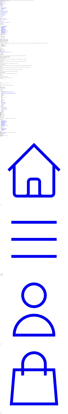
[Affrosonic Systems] (3, 1)
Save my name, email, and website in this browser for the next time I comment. (7, 85)
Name (0, 83)
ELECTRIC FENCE (3, 18)
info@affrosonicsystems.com (3, 133)
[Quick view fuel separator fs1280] (1, 101)
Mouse (1, 16)
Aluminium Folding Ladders (3, 8)
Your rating (1, 78)
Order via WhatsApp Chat (3, 51)
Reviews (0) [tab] (2, 53)
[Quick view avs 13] (1, 96)
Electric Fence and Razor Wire (3, 19)
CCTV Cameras (2, 14)
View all (4, 13)
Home (1, 6)
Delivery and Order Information (3, 128)
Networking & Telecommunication (4, 121)
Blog (1, 7)
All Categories (2, 5)
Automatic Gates (2, 13)
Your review (1, 82)
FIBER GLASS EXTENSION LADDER (4, 125)
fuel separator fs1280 (3, 103)
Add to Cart (2, 100)
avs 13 (1, 98)
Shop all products (1, 89)
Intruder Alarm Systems (3, 123)
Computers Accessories (3, 15)
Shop (1, 36)
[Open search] (0, 2)
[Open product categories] (0, 1)
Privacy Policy (2, 129)
